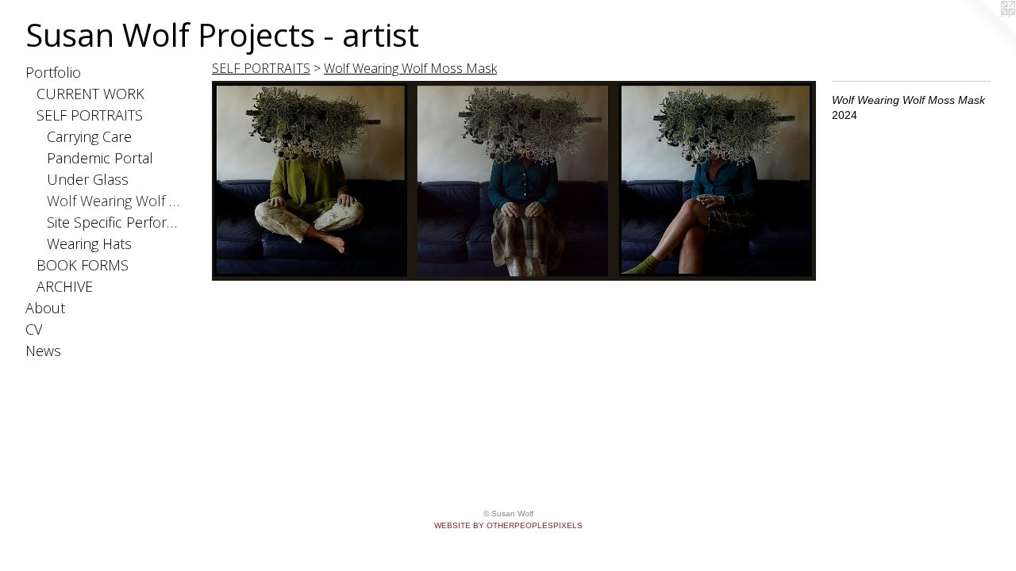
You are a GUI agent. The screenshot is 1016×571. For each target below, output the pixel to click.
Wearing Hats (89, 243)
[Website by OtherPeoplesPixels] (984, 31)
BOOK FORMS (83, 264)
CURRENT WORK (90, 93)
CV (33, 329)
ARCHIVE (65, 286)
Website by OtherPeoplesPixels (508, 525)
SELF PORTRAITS (90, 115)
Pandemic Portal (100, 157)
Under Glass (88, 179)
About (45, 307)
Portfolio (53, 72)
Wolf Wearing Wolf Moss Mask (115, 200)
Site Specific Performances (115, 222)
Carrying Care (89, 136)
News (43, 350)
